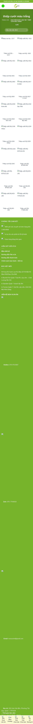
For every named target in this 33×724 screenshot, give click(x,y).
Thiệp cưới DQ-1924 (25, 75)
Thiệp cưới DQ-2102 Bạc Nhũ (25, 119)
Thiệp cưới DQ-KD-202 (24, 186)
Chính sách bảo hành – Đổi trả (11, 261)
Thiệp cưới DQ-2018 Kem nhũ (8, 119)
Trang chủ (5, 20)
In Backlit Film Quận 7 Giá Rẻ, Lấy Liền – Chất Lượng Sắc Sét (16, 279)
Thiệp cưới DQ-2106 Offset (8, 142)
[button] (3, 5)
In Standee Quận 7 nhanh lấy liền (12, 283)
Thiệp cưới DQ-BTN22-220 (8, 186)
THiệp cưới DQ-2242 (8, 163)
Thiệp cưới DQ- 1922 (24, 53)
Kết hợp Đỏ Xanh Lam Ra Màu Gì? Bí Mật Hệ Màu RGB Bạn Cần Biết (16, 273)
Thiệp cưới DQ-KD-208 (8, 209)
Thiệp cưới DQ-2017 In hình (25, 97)
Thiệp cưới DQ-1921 (8, 75)
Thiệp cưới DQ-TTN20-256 (24, 209)
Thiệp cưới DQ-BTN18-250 (24, 164)
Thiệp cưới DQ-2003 (8, 96)
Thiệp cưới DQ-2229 (25, 141)
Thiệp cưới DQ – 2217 (8, 54)
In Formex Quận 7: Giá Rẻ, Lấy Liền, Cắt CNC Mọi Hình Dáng (16, 288)
